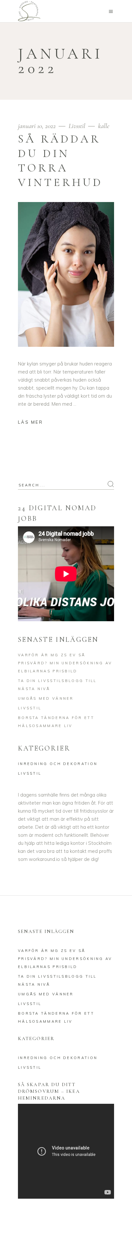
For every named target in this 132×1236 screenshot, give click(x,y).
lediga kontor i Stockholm (83, 843)
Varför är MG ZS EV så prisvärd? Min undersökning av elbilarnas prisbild (65, 663)
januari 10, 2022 (37, 126)
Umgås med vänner (46, 698)
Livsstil (77, 126)
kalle (103, 126)
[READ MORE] (35, 423)
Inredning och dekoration (57, 763)
